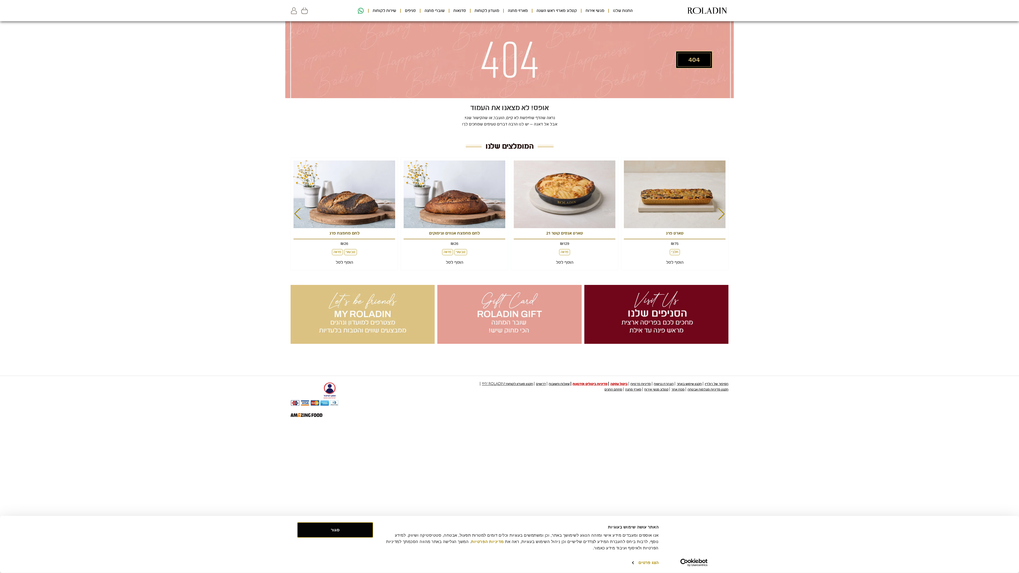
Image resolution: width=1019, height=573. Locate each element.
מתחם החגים (613, 389)
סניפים (410, 11)
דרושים (541, 383)
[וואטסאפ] (360, 10)
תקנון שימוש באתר (689, 383)
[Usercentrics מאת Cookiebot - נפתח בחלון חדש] (694, 563)
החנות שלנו (623, 11)
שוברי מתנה (435, 11)
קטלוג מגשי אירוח (656, 389)
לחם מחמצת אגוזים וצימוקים (564, 233)
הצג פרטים (648, 562)
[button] (294, 10)
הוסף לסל (675, 262)
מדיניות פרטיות (641, 383)
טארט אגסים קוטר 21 (674, 233)
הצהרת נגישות (664, 383)
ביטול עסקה (619, 383)
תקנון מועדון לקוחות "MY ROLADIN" (507, 383)
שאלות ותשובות (559, 383)
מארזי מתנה (518, 11)
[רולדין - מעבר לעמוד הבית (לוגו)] (707, 10)
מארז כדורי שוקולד (344, 233)
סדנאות (460, 11)
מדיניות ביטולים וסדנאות (590, 383)
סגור (335, 530)
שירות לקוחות (384, 11)
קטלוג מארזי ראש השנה (557, 11)
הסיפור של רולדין (716, 383)
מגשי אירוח (595, 11)
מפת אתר (678, 389)
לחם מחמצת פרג (454, 233)
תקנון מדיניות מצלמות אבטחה (708, 389)
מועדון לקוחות (487, 11)
